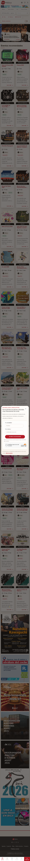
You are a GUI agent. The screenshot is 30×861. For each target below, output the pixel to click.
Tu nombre (8, 423)
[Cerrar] (25, 408)
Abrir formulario (9, 453)
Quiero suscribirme (15, 436)
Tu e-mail (8, 429)
